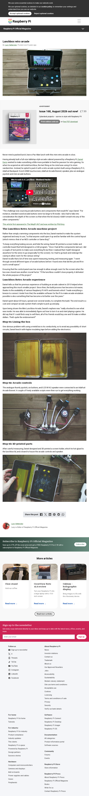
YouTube (14, 666)
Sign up (81, 637)
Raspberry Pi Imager (52, 725)
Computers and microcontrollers (20, 765)
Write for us (48, 788)
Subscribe (80, 544)
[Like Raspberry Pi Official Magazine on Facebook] (41, 514)
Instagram (15, 670)
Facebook (15, 678)
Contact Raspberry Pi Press (55, 791)
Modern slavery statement (54, 681)
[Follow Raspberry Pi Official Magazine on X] (45, 514)
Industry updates (14, 738)
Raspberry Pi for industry (17, 731)
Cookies (47, 691)
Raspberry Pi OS (50, 729)
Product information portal (54, 742)
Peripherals (12, 782)
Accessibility (49, 674)
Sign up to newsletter (19, 650)
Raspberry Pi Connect (52, 718)
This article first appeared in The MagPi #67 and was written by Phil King (33, 224)
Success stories (14, 756)
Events (47, 758)
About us (47, 664)
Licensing (48, 695)
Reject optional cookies (44, 13)
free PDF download (70, 122)
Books (46, 784)
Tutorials (11, 722)
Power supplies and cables (18, 776)
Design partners (14, 752)
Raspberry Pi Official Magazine (17, 29)
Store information (51, 768)
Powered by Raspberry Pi (18, 749)
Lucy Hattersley (11, 45)
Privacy (47, 702)
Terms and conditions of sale (55, 698)
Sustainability (49, 678)
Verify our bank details (53, 709)
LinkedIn (14, 674)
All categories (49, 738)
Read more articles (44, 614)
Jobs (46, 671)
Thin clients (12, 742)
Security (47, 705)
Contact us (48, 657)
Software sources (51, 745)
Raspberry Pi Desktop (52, 722)
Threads (14, 658)
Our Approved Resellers (53, 667)
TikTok (13, 662)
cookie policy (46, 7)
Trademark (48, 660)
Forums (47, 755)
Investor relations (51, 653)
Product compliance (15, 735)
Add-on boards (14, 772)
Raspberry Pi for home (16, 718)
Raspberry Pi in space (16, 745)
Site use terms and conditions (55, 685)
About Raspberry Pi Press (54, 777)
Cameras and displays (16, 769)
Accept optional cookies (20, 13)
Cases (10, 779)
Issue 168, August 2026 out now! (58, 111)
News (46, 650)
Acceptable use (50, 688)
